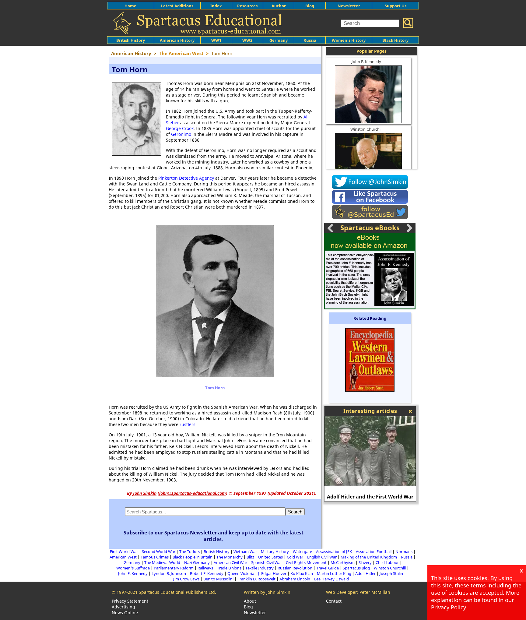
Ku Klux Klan (301, 573)
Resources (247, 6)
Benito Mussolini (218, 579)
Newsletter (349, 6)
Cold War (295, 557)
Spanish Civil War (266, 562)
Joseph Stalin (392, 573)
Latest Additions (177, 6)
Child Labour (387, 562)
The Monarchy (229, 557)
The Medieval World (162, 562)
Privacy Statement (130, 601)
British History (217, 551)
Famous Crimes (155, 557)
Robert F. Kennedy (206, 573)
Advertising (123, 607)
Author (279, 6)
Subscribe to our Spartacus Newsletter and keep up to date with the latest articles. (213, 536)
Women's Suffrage (133, 568)
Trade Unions (229, 568)
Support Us (395, 6)
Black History (395, 40)
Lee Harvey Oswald (331, 579)
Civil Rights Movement (306, 562)
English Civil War (322, 557)
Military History (275, 551)
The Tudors (189, 551)
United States (270, 557)
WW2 (247, 40)
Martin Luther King (334, 573)
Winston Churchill (366, 129)
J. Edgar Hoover (272, 573)
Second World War (158, 551)
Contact (334, 601)
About (250, 601)
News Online (125, 612)
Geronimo (181, 134)
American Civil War (230, 562)
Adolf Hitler (365, 573)
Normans (403, 551)
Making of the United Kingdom (369, 557)
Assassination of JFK (334, 551)
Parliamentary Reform (174, 568)
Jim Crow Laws (186, 579)
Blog (309, 6)
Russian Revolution (295, 568)
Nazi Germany (197, 562)
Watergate (302, 551)
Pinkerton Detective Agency (186, 178)
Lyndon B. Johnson (169, 573)
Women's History (349, 40)
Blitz (250, 557)
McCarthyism (343, 562)
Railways (205, 568)
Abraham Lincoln (294, 579)
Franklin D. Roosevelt (256, 579)
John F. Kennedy (366, 61)
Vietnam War (245, 551)
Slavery (365, 562)
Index (216, 6)
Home (130, 6)
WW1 (216, 40)
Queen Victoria (240, 573)
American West (123, 557)
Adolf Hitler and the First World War (370, 496)
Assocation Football (373, 551)
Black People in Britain (192, 557)
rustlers (187, 424)
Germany (278, 40)
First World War (124, 551)
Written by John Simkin (267, 592)
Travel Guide (327, 568)
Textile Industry (259, 568)
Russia (309, 40)
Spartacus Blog (356, 568)
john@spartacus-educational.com (192, 493)
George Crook (180, 128)
